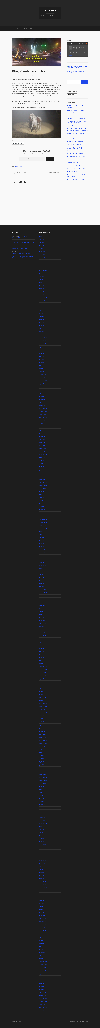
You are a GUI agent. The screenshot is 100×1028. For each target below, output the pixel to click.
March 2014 (42, 694)
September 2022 (43, 380)
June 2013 (41, 722)
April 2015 (41, 654)
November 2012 (43, 743)
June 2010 (41, 832)
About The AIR (28, 28)
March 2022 (42, 399)
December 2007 (43, 924)
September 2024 (43, 307)
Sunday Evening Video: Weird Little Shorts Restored (76, 157)
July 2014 (41, 682)
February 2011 (42, 808)
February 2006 (42, 992)
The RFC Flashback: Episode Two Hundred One (75, 106)
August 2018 (42, 531)
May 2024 (41, 319)
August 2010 (42, 826)
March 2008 (42, 915)
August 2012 (42, 752)
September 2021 (43, 417)
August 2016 (42, 605)
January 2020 (42, 479)
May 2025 (41, 282)
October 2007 (42, 930)
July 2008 (41, 903)
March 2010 (42, 841)
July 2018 (41, 534)
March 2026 (42, 251)
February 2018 (42, 549)
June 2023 (41, 353)
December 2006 (43, 961)
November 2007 (43, 927)
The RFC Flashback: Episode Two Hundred (75, 134)
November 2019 (43, 485)
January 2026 (42, 258)
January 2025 (42, 294)
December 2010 (43, 814)
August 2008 (42, 900)
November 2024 (43, 301)
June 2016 (41, 611)
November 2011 (43, 780)
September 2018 (43, 528)
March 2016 (42, 620)
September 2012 (43, 749)
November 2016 (43, 596)
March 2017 (42, 583)
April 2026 (41, 248)
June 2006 (41, 980)
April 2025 (41, 285)
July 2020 (41, 460)
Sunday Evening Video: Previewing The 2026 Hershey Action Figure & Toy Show (77, 129)
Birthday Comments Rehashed (75, 141)
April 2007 (41, 949)
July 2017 (41, 571)
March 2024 (42, 325)
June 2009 (41, 869)
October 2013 (42, 709)
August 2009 (42, 863)
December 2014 (43, 666)
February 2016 (42, 623)
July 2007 (41, 940)
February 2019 (42, 513)
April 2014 (41, 691)
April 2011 (41, 801)
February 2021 (42, 439)
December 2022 (43, 371)
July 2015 (41, 645)
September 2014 (43, 675)
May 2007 (41, 946)
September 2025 (43, 270)
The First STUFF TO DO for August (76, 171)
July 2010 (41, 829)
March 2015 (42, 657)
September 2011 (43, 786)
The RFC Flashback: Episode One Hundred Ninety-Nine (75, 162)
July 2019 (41, 497)
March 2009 (42, 878)
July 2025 (41, 276)
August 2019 (42, 494)
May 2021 (41, 430)
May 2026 (41, 245)
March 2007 (42, 952)
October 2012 (42, 746)
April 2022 (41, 396)
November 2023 (43, 337)
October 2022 (42, 377)
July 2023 (41, 350)
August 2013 (42, 715)
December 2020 (43, 445)
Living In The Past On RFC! (19, 172)
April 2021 (41, 433)
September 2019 (43, 491)
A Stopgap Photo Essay (73, 115)
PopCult (50, 10)
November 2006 (43, 964)
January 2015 (42, 663)
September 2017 (43, 565)
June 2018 (41, 537)
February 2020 (42, 476)
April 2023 (41, 359)
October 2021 (42, 414)
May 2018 (41, 540)
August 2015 (42, 642)
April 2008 (41, 912)
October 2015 (42, 635)
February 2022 (42, 402)
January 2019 (42, 516)
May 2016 (41, 614)
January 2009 (42, 884)
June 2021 (41, 427)
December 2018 (43, 519)
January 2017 (42, 589)
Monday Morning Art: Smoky (74, 125)
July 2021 (41, 423)
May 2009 (41, 872)
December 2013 (43, 703)
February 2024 (42, 328)
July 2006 (41, 977)
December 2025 (43, 261)
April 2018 (41, 543)
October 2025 (42, 267)
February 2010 (42, 844)
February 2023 (42, 365)
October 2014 (42, 672)
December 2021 (43, 408)
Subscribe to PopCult (73, 67)
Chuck (13, 256)
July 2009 (41, 866)
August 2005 (42, 1010)
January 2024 (42, 331)
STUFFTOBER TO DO (55, 172)
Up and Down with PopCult (74, 165)
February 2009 (42, 881)
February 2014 (42, 697)
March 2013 (42, 731)
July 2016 (41, 608)
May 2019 (41, 503)
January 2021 (42, 442)
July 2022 (41, 387)
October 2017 (42, 562)
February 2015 (42, 660)
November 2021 (43, 411)
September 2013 (43, 712)
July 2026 (41, 239)
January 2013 (42, 737)
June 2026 (41, 242)
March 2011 (42, 805)
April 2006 (41, 986)
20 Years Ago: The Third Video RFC (76, 168)
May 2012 (41, 762)
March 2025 (42, 288)
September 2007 (43, 934)
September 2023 (43, 344)
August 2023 (42, 347)
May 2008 (41, 909)
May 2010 (41, 835)
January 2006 (42, 995)
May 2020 (41, 466)
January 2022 (42, 405)
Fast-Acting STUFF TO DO (74, 144)
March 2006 (42, 989)
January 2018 (42, 552)
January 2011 (42, 811)
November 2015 (43, 632)
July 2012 (41, 755)
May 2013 (41, 725)
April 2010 (41, 838)
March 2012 (42, 768)
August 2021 (42, 420)
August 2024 (42, 310)
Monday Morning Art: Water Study (76, 153)
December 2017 (43, 556)
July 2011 (41, 792)
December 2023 (43, 334)
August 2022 (42, 384)
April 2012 (41, 765)
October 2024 (42, 304)
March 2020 (42, 473)
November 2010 (43, 817)
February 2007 (42, 955)
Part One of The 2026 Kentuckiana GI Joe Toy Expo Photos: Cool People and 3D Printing (23, 242)
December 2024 (43, 297)
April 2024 (41, 322)
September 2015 (43, 639)
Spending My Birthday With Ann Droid (77, 138)
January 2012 (42, 774)
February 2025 (42, 291)
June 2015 (41, 648)
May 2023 (41, 356)
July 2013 (41, 718)
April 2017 (41, 580)
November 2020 (43, 448)
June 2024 (41, 316)
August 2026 (42, 236)
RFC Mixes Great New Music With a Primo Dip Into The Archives (76, 122)
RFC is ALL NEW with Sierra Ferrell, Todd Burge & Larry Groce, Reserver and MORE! (77, 149)
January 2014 (42, 700)
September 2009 (43, 860)
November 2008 (43, 891)
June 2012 (41, 758)
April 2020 (41, 470)
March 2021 (42, 436)
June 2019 (41, 500)
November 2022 (43, 374)
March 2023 (42, 362)
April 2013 (41, 728)
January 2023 (42, 368)
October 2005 (42, 1004)
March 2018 (42, 546)
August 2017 (42, 568)
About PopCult (16, 28)
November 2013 (43, 706)
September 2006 (43, 970)
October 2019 (42, 488)
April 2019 (41, 506)
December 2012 (43, 740)
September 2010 (43, 823)
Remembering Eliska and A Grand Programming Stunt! (75, 111)
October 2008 (42, 894)
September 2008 (43, 897)
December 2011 (43, 777)
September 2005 (43, 1007)
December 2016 (43, 592)
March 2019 (42, 509)
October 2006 (42, 967)
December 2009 (43, 851)
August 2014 (42, 679)
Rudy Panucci (27, 75)
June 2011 (41, 795)
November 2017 (43, 559)
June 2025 (41, 279)
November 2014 (43, 669)
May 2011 (41, 798)
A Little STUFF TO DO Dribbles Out (76, 118)
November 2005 (43, 1001)
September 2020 (43, 454)
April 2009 (41, 875)
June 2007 (41, 943)
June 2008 (41, 906)
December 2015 (43, 629)
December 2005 (43, 998)
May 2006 (41, 983)
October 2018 (42, 525)
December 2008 (43, 887)
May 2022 (41, 393)
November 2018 (43, 522)
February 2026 (42, 254)
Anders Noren (80, 1021)
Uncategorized (18, 166)
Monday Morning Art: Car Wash (75, 179)
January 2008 (42, 921)
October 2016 (42, 599)
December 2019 (43, 482)
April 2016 (41, 617)
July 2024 (41, 313)
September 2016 (43, 602)
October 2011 (42, 783)
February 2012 (42, 771)
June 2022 (41, 390)
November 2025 (43, 264)
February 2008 (42, 918)
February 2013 (42, 734)
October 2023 (42, 340)
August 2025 (42, 273)
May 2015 (41, 651)
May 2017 (41, 577)
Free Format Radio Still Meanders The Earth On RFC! (76, 175)
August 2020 (42, 457)
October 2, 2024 (17, 75)
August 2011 (42, 789)
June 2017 (41, 574)
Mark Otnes (15, 241)
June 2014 (41, 685)
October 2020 (42, 451)
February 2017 (42, 586)
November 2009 (43, 854)
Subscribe (49, 158)
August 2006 (42, 974)
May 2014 (41, 688)
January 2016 (42, 626)
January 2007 (42, 958)
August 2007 (42, 937)
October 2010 (42, 820)
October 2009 (42, 857)
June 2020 (41, 463)
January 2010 (42, 848)
